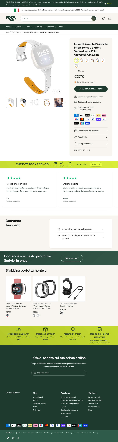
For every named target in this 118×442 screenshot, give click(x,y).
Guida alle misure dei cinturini (72, 400)
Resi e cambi (66, 413)
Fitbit (35, 407)
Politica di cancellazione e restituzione (30, 433)
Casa (7, 32)
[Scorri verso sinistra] (54, 91)
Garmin (36, 400)
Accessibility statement (83, 433)
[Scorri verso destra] (59, 91)
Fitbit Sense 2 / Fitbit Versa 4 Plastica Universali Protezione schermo (16, 306)
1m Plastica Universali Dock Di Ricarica (68, 305)
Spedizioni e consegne (69, 410)
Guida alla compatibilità (70, 403)
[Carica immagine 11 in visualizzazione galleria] (35, 102)
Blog (90, 410)
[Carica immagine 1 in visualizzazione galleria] (11, 102)
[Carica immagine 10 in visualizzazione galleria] (23, 102)
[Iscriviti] (83, 373)
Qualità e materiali (95, 400)
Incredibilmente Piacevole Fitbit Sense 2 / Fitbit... (41, 32)
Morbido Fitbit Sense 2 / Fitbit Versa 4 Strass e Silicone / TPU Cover (42, 306)
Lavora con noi (94, 407)
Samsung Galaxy (39, 403)
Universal (36, 410)
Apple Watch (38, 397)
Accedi (109, 3)
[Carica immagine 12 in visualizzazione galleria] (46, 102)
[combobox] (58, 18)
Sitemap (95, 433)
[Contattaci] (104, 18)
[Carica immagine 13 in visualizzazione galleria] (58, 102)
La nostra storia (94, 397)
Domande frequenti (68, 397)
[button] (9, 27)
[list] (59, 10)
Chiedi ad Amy (72, 258)
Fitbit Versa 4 (16, 32)
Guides (63, 407)
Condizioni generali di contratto (54, 433)
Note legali (69, 433)
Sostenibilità (93, 403)
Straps (13, 433)
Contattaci (65, 416)
